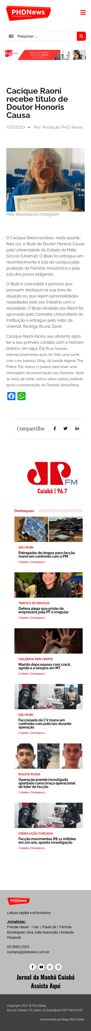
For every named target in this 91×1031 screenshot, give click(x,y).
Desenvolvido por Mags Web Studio (62, 1019)
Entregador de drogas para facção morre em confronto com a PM (46, 554)
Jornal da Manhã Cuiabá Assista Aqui (46, 981)
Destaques (38, 562)
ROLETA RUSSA (29, 774)
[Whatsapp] (50, 967)
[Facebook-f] (32, 967)
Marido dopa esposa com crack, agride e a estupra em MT (44, 666)
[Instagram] (58, 967)
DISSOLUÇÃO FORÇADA (35, 833)
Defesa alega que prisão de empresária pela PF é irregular (43, 610)
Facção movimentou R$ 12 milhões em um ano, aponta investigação (47, 840)
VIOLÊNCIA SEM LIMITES (35, 659)
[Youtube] (41, 967)
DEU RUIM (25, 547)
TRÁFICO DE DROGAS (33, 603)
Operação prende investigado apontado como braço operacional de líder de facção (46, 783)
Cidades (23, 562)
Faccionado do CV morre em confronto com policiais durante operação (44, 723)
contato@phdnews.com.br (28, 952)
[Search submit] (81, 36)
